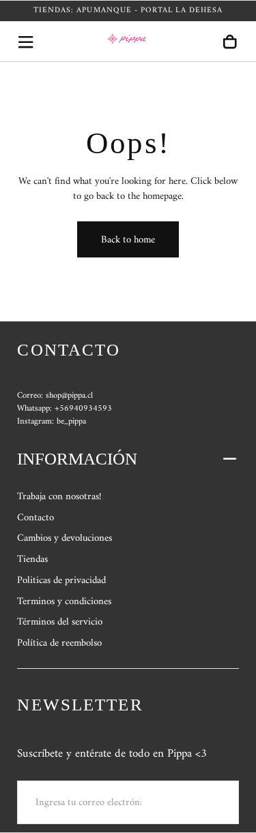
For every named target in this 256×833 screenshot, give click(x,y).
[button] (25, 41)
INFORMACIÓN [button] (77, 459)
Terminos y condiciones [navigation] (64, 601)
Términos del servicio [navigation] (59, 621)
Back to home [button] (128, 240)
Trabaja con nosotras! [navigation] (59, 496)
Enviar (201, 801)
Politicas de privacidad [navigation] (61, 580)
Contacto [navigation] (35, 517)
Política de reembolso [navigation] (59, 642)
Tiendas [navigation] (32, 559)
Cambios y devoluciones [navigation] (64, 538)
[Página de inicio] (128, 41)
